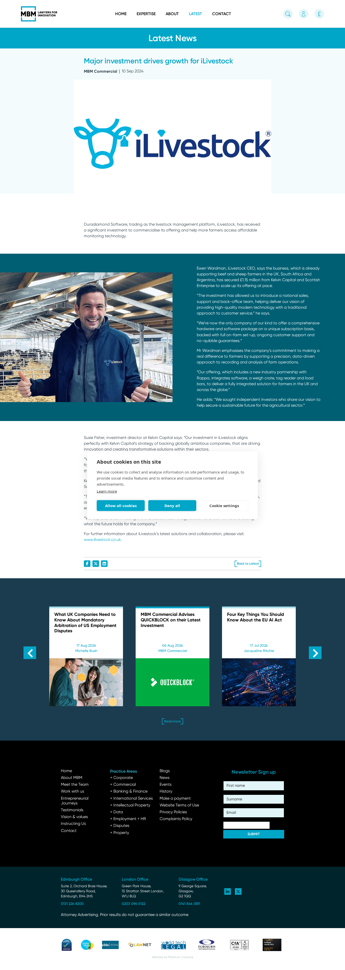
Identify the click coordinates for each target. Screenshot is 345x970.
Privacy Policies (173, 812)
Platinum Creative (180, 957)
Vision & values (74, 817)
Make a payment (175, 799)
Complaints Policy (176, 819)
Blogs (165, 771)
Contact (221, 13)
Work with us (72, 792)
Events (165, 785)
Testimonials (72, 810)
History (166, 792)
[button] (29, 652)
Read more (65, 650)
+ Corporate (121, 778)
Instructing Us (73, 824)
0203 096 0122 (133, 904)
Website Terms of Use (179, 805)
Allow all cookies (121, 505)
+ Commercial (123, 785)
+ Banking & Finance (128, 792)
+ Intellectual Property (130, 805)
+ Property (119, 833)
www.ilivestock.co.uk (102, 540)
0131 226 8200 (72, 904)
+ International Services (131, 799)
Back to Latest (248, 563)
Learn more (107, 490)
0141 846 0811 (189, 904)
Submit (254, 834)
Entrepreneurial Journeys (74, 801)
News (164, 778)
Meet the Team (75, 785)
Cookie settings (224, 505)
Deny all (172, 505)
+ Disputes (119, 826)
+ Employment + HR (128, 819)
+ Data (116, 812)
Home (121, 13)
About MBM (71, 778)
